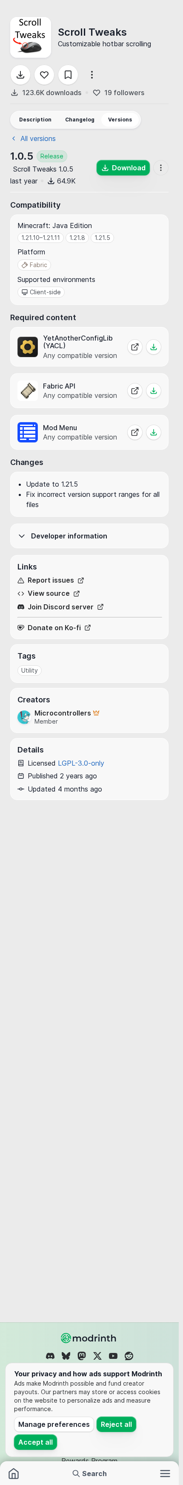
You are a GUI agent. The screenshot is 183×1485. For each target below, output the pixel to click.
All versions (38, 138)
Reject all (116, 1424)
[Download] (20, 75)
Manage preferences (54, 1424)
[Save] (68, 75)
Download (129, 167)
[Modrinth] (89, 1338)
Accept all (35, 1442)
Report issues (51, 580)
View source (49, 593)
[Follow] (44, 75)
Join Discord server (61, 607)
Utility (29, 670)
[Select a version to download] (153, 347)
